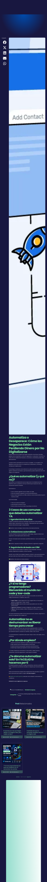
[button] (5, 42)
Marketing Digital (27, 693)
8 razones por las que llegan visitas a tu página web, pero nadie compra (12, 732)
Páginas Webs (33, 693)
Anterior (18, 776)
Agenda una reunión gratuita (16, 676)
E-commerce (21, 693)
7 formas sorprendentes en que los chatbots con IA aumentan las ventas (12, 767)
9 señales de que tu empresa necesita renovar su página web (35, 732)
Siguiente (29, 776)
